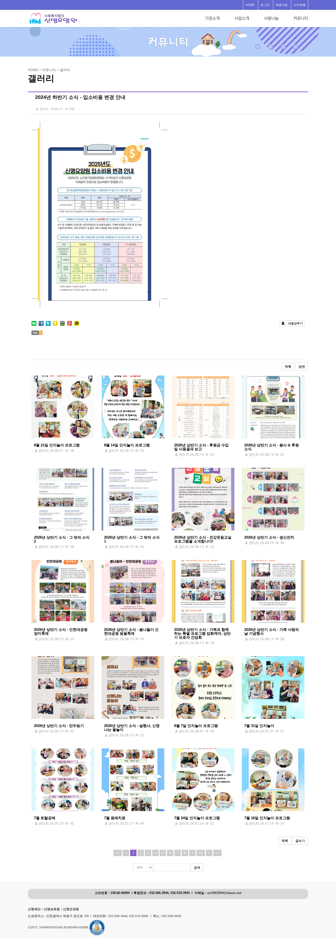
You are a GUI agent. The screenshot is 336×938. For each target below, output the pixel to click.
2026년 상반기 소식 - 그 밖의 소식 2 (62, 539)
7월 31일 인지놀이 (259, 726)
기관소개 (212, 18)
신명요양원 (71, 909)
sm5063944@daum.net (224, 893)
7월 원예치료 (114, 818)
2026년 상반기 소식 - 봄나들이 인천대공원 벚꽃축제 (131, 631)
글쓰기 (300, 840)
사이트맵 (299, 5)
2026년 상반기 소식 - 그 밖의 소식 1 (132, 539)
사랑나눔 (271, 18)
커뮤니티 (300, 18)
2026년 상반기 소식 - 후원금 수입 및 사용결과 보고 (201, 447)
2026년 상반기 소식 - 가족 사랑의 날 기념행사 (271, 631)
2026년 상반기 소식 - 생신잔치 (269, 537)
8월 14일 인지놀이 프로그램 (127, 445)
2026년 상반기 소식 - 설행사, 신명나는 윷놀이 (132, 728)
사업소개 (241, 18)
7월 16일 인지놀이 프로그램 (267, 818)
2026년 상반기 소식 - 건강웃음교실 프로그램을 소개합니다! (202, 539)
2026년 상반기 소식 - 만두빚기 (59, 726)
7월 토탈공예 (44, 818)
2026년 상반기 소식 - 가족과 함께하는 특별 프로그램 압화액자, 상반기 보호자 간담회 (202, 633)
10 (201, 852)
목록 (288, 366)
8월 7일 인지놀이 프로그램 (196, 726)
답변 (302, 366)
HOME (250, 5)
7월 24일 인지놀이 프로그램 (197, 818)
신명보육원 (52, 909)
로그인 (265, 5)
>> (217, 852)
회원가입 (282, 5)
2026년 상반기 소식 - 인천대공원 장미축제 (61, 631)
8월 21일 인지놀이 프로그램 (57, 445)
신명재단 (34, 909)
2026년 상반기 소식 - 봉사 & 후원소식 (271, 447)
